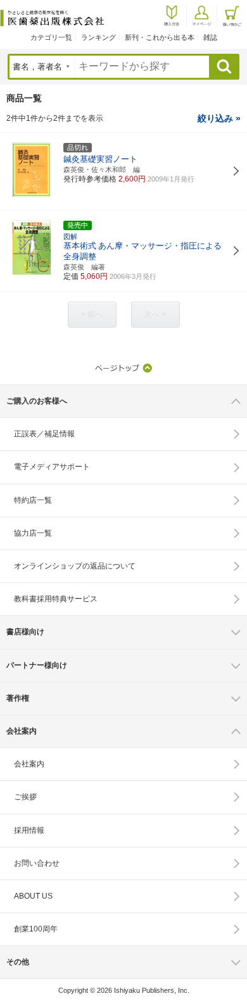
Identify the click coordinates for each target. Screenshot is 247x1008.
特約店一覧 (33, 500)
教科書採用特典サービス (56, 598)
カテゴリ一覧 (51, 37)
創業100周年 (36, 929)
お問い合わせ (37, 863)
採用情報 (29, 830)
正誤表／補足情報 (44, 433)
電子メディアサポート (52, 466)
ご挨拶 (25, 796)
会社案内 (29, 763)
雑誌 (210, 37)
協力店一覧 (33, 533)
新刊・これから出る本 (159, 37)
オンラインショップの (75, 566)
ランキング (98, 37)
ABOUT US (33, 896)
